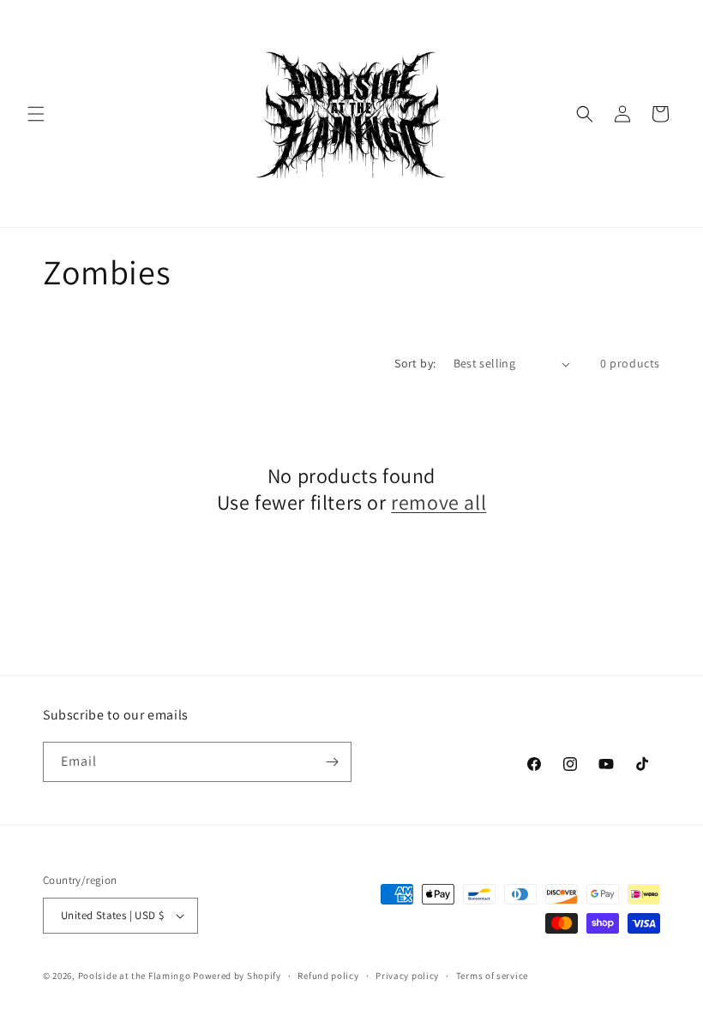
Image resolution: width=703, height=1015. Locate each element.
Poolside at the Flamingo (134, 976)
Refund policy (327, 976)
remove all (438, 502)
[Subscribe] (332, 762)
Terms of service (492, 976)
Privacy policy (407, 976)
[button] (36, 114)
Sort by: (415, 363)
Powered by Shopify (237, 976)
